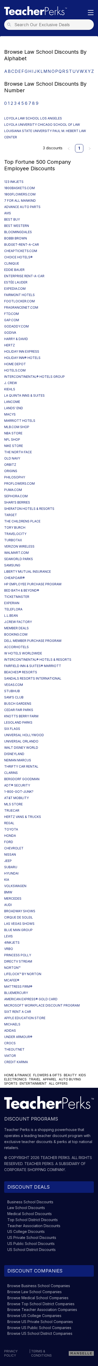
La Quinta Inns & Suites (24, 395)
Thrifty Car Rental (21, 766)
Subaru (10, 867)
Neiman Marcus (17, 760)
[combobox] (50, 24)
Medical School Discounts (29, 1213)
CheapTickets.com (20, 251)
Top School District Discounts (32, 1219)
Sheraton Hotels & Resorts (29, 509)
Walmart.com (16, 553)
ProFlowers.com (19, 483)
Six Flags (12, 729)
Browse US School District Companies (39, 1333)
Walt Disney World (21, 748)
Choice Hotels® (18, 257)
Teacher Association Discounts (33, 1225)
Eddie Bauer (14, 270)
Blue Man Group (18, 930)
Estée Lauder (15, 282)
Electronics (15, 1079)
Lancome (12, 402)
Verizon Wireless (19, 546)
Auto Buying (70, 1079)
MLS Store (13, 804)
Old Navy (12, 458)
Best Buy (12, 219)
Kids (82, 1075)
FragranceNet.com (21, 307)
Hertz (9, 345)
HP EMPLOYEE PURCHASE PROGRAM (32, 584)
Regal (9, 823)
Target (10, 515)
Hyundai (11, 873)
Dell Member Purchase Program (32, 641)
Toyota (11, 829)
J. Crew (10, 383)
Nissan (10, 854)
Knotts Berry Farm (21, 716)
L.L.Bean (11, 616)
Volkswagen (15, 886)
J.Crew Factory (18, 622)
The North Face (18, 452)
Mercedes (12, 898)
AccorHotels (16, 647)
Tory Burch (14, 527)
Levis (8, 936)
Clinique (11, 263)
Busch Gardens (17, 704)
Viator (10, 1056)
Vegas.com (13, 685)
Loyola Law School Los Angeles (33, 118)
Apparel (50, 1079)
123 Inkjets (14, 182)
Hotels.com (15, 370)
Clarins (11, 773)
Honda (10, 836)
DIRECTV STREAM (18, 961)
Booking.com (15, 634)
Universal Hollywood (24, 735)
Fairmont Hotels (19, 295)
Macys (10, 414)
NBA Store (13, 433)
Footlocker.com (19, 301)
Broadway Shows (19, 911)
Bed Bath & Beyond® (21, 590)
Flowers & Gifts (47, 1075)
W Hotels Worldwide (23, 653)
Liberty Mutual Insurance (27, 571)
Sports (11, 1083)
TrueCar (11, 810)
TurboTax (13, 540)
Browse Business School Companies (38, 1285)
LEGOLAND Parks (18, 722)
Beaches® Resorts (20, 672)
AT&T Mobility (16, 798)
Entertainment (33, 1083)
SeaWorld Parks (18, 559)
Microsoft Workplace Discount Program (42, 1005)
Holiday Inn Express (21, 351)
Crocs (10, 1043)
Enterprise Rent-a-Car (24, 276)
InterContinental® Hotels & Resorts (37, 660)
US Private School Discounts (31, 1237)
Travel (35, 1079)
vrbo (8, 949)
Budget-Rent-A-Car (21, 245)
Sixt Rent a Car (17, 1012)
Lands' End (13, 408)
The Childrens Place (22, 521)
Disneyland (14, 754)
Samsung (12, 565)
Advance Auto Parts (22, 207)
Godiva (10, 333)
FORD (8, 842)
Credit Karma (16, 1062)
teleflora (13, 609)
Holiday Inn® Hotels (22, 358)
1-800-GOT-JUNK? (18, 792)
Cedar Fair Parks (18, 710)
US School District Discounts (31, 1249)
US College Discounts (26, 1231)
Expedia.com (15, 289)
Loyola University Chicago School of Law (42, 125)
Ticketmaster (16, 597)
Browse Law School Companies (34, 1291)
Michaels (12, 1024)
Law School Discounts (26, 1207)
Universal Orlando (21, 741)
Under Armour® (18, 1037)
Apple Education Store (24, 1018)
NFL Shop (12, 439)
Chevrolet (14, 848)
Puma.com (13, 490)
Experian (11, 603)
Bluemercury (16, 993)
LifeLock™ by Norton (22, 974)
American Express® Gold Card (30, 999)
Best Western (16, 226)
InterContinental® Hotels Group (34, 377)
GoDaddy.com (16, 326)
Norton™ (12, 968)
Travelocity (15, 534)
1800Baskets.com (19, 188)
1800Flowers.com (20, 194)
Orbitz (10, 465)
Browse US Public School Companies (39, 1327)
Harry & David (16, 339)
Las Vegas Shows (19, 924)
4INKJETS (12, 942)
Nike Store (13, 446)
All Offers (58, 1083)
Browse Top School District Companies (40, 1304)
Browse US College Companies (34, 1315)
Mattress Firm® (18, 986)
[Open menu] (91, 13)
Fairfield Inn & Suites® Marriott (32, 666)
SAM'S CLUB (14, 697)
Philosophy (14, 477)
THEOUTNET (14, 1049)
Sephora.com (16, 496)
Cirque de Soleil (18, 917)
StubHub (12, 691)
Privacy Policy (11, 1353)
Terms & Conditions (41, 1353)
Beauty (70, 1075)
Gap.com (11, 320)
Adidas (10, 1030)
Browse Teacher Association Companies (42, 1309)
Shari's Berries (17, 502)
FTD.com (11, 314)
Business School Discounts (30, 1202)
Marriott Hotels (19, 421)
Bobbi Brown (15, 238)
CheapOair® (14, 578)
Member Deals (16, 628)
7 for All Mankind (20, 201)
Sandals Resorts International (32, 678)
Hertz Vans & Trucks (22, 817)
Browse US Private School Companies (40, 1321)
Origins (10, 471)
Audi (8, 905)
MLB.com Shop (16, 427)
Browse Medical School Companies (37, 1298)
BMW (8, 892)
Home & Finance (17, 1075)
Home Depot (15, 364)
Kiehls (9, 389)
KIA (6, 880)
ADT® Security (17, 785)
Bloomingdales (18, 232)
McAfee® (11, 980)
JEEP (8, 861)
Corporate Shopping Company (34, 1169)
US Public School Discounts (31, 1243)
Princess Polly (17, 955)
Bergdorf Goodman (21, 779)
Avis (7, 213)
